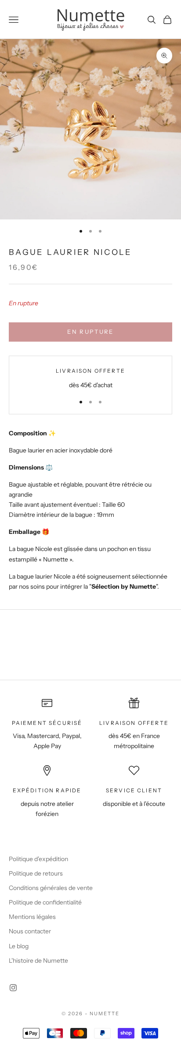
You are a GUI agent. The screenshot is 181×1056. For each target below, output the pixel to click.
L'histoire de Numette (38, 960)
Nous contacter (30, 931)
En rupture (90, 331)
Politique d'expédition (38, 859)
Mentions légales (32, 917)
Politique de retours (36, 873)
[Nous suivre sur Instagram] (13, 987)
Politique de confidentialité (45, 902)
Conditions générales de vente (51, 888)
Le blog (19, 946)
